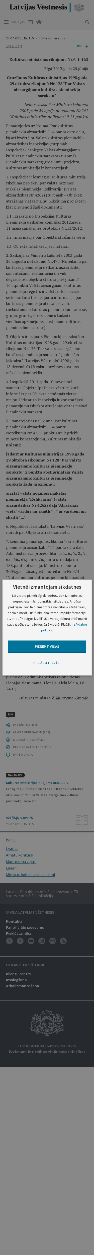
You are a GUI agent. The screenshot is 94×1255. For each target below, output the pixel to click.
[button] (47, 662)
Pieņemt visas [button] (47, 646)
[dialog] (46, 627)
